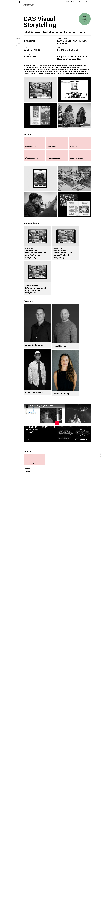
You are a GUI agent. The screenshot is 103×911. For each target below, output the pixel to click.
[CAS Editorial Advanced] (74, 115)
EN (68, 1)
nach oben (100, 454)
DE (66, 1)
